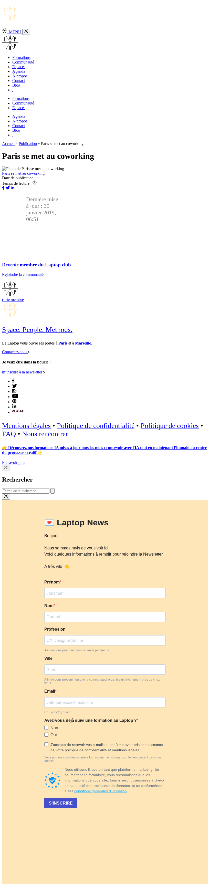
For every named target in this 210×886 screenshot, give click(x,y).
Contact (18, 80)
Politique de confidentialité (95, 426)
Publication (28, 143)
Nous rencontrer (45, 434)
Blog (16, 85)
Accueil (8, 143)
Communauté (23, 62)
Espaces (18, 67)
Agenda (18, 71)
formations (20, 98)
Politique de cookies (170, 426)
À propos (19, 76)
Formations (21, 57)
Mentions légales (26, 426)
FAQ (9, 434)
